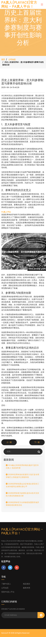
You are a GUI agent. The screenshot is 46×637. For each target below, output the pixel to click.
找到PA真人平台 (7, 592)
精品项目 (26, 584)
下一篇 (37, 442)
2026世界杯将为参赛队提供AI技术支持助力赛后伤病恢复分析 (22, 494)
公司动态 (12, 59)
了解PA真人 (6, 584)
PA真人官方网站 (35, 633)
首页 (3, 59)
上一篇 (9, 442)
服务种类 (26, 588)
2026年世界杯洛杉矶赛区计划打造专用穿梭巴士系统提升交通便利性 (22, 476)
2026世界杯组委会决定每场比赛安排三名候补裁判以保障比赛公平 (22, 485)
